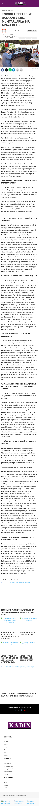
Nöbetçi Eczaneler (9, 769)
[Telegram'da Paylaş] (13, 69)
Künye (5, 782)
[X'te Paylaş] (6, 69)
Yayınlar (6, 774)
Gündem (6, 741)
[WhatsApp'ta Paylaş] (10, 69)
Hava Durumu (7, 763)
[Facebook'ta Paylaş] (2, 69)
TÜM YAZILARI (32, 31)
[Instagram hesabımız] (21, 710)
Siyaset (6, 755)
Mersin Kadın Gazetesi (13, 31)
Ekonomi (6, 750)
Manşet (29, 37)
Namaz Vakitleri (8, 766)
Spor (5, 752)
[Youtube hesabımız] (24, 710)
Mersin (35, 37)
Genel (5, 747)
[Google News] (34, 71)
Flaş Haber (22, 37)
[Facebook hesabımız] (15, 710)
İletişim (6, 788)
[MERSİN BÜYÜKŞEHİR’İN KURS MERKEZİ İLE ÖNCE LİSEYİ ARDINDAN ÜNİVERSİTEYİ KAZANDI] (10, 647)
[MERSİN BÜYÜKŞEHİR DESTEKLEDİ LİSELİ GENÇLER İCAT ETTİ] (29, 647)
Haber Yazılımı (21, 795)
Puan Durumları (8, 771)
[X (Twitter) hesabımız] (18, 710)
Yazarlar (6, 785)
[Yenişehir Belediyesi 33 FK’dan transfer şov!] (29, 623)
